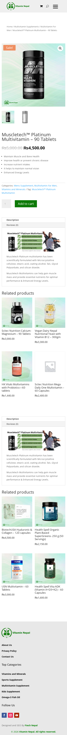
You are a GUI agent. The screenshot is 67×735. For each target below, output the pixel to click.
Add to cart (26, 204)
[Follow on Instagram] (10, 715)
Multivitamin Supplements (26, 26)
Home (9, 26)
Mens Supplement (23, 185)
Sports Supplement (12, 679)
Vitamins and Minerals (13, 189)
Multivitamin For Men (45, 185)
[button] (60, 48)
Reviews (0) (12, 225)
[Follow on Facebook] (4, 715)
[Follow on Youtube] (16, 715)
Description (13, 219)
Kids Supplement (11, 691)
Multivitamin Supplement (15, 685)
